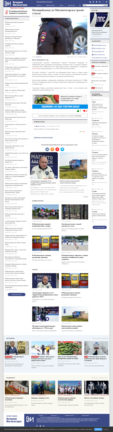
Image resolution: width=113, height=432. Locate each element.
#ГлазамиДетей (98, 51)
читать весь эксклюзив (100, 338)
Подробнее (106, 429)
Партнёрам (85, 415)
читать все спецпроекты (99, 378)
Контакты (54, 415)
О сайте (40, 415)
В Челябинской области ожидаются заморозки (18, 12)
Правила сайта (69, 415)
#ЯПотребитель (99, 54)
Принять (98, 429)
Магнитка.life (50, 5)
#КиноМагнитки (99, 48)
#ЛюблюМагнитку (99, 45)
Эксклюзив (71, 5)
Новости (39, 5)
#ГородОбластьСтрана (99, 58)
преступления (36, 68)
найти (105, 5)
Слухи (61, 5)
